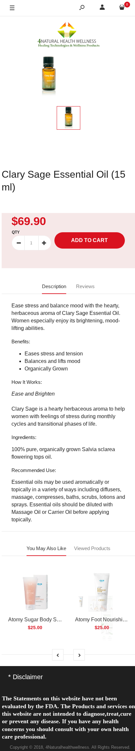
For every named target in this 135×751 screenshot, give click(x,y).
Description (54, 286)
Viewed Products (92, 548)
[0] (122, 8)
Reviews (85, 286)
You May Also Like (46, 548)
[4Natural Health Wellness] (68, 35)
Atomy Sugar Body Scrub (37, 619)
